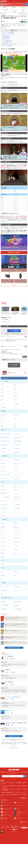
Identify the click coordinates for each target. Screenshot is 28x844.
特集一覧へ (14, 284)
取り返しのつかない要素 (5, 433)
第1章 (2, 385)
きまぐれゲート (17, 545)
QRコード (3, 594)
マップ (4, 11)
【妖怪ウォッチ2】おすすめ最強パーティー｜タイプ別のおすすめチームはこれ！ (15, 618)
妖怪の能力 (16, 523)
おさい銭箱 (3, 515)
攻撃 (2, 418)
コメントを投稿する (14, 330)
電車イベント (16, 489)
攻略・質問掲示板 (17, 601)
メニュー (1, 832)
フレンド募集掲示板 (4, 605)
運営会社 (8, 827)
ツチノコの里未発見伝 (5, 497)
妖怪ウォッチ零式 (17, 541)
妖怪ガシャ (23, 7)
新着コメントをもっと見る (14, 736)
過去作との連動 (4, 590)
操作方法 (2, 523)
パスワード (16, 590)
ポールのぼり (16, 493)
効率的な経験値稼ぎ (17, 441)
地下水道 (16, 467)
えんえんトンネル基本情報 (7, 32)
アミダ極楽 (3, 407)
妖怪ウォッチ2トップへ (12, 372)
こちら (16, 333)
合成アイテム (16, 571)
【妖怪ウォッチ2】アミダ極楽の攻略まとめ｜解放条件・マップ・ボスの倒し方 (15, 625)
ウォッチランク (17, 538)
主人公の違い (16, 433)
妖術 (15, 418)
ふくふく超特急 (17, 504)
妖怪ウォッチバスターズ (18, 463)
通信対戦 (16, 549)
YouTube (14, 829)
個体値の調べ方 (17, 452)
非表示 (15, 30)
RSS (16, 829)
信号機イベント (17, 497)
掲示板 (23, 11)
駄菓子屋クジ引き (4, 493)
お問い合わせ (19, 827)
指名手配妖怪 (16, 459)
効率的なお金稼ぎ (4, 444)
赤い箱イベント (4, 489)
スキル (15, 422)
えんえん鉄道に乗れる (7, 40)
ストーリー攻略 (4, 9)
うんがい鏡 (3, 545)
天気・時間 (3, 538)
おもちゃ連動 (16, 586)
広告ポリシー (3, 827)
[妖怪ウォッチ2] (3, 1)
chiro (4, 27)
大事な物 (2, 575)
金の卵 (2, 485)
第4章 (15, 388)
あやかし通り (16, 478)
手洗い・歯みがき (4, 508)
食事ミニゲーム (17, 485)
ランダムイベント (4, 500)
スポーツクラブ (17, 474)
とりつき (2, 422)
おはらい (2, 534)
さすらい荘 (3, 549)
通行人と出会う (6, 35)
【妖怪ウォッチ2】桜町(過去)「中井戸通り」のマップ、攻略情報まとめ (14, 637)
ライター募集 (25, 827)
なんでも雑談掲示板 (17, 609)
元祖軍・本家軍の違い (5, 437)
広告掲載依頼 (13, 827)
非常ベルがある (6, 38)
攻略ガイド (23, 9)
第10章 (15, 400)
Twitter (12, 829)
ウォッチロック (4, 541)
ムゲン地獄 (16, 403)
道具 (15, 575)
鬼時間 (2, 556)
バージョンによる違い (5, 586)
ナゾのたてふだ (4, 467)
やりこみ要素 (14, 11)
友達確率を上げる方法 (18, 437)
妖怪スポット (3, 463)
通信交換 (2, 553)
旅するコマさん (17, 508)
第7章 (2, 396)
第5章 (2, 392)
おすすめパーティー (17, 444)
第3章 (2, 388)
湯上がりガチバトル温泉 (5, 474)
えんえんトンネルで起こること (8, 34)
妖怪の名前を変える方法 (5, 441)
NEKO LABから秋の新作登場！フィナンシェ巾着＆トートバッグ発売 (13, 792)
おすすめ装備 (3, 448)
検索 (24, 776)
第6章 (15, 392)
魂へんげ (16, 553)
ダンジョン (3, 564)
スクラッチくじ (17, 500)
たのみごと (3, 459)
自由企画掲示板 (4, 609)
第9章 (2, 400)
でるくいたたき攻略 (7, 45)
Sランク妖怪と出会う (7, 42)
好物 (15, 426)
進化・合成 (16, 534)
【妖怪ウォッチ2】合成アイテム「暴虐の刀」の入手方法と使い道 (15, 643)
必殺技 (2, 426)
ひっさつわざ (16, 530)
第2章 (15, 385)
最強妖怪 (13, 7)
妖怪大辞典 (5, 7)
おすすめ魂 (3, 452)
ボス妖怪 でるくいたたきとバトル (9, 43)
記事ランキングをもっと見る (14, 647)
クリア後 (2, 403)
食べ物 (2, 579)
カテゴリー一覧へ (7, 321)
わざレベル (3, 530)
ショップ (16, 579)
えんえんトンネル (4, 478)
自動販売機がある (6, 37)
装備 (2, 571)
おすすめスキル (17, 448)
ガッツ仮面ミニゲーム (5, 504)
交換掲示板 (3, 601)
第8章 (15, 396)
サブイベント (14, 9)
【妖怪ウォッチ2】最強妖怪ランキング (13, 630)
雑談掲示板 (16, 605)
